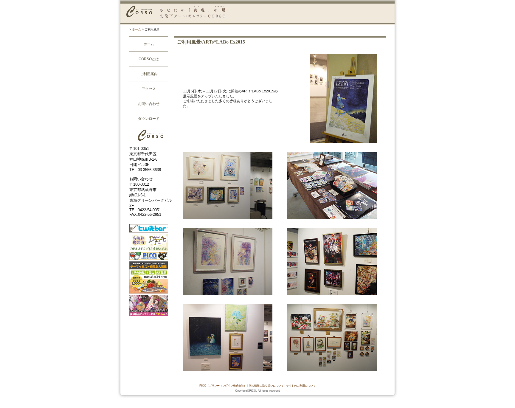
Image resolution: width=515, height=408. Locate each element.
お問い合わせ (148, 104)
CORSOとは (149, 59)
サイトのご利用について (301, 385)
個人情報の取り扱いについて (266, 385)
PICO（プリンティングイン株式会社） (222, 385)
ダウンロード (148, 119)
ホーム (136, 29)
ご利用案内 (149, 74)
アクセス (149, 89)
